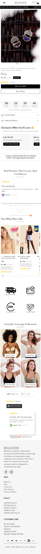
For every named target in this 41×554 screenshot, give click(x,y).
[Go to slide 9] (28, 205)
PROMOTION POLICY (12, 513)
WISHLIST (7, 529)
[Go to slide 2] (12, 205)
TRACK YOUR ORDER (12, 526)
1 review (12, 82)
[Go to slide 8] (26, 205)
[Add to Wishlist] (18, 256)
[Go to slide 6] (21, 205)
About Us (7, 482)
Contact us (8, 487)
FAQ (5, 484)
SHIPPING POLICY (10, 503)
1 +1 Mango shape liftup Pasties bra (8, 257)
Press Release (9, 489)
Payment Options (10, 492)
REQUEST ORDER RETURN (13, 534)
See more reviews (20, 210)
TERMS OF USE (9, 510)
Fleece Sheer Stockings (25, 257)
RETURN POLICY (10, 505)
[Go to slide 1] (10, 205)
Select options (6, 268)
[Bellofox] (21, 2)
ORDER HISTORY (10, 532)
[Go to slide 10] (30, 205)
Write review (15, 406)
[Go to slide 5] (19, 205)
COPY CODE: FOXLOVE (11, 144)
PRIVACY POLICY (10, 508)
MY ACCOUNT (9, 524)
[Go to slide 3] (14, 205)
